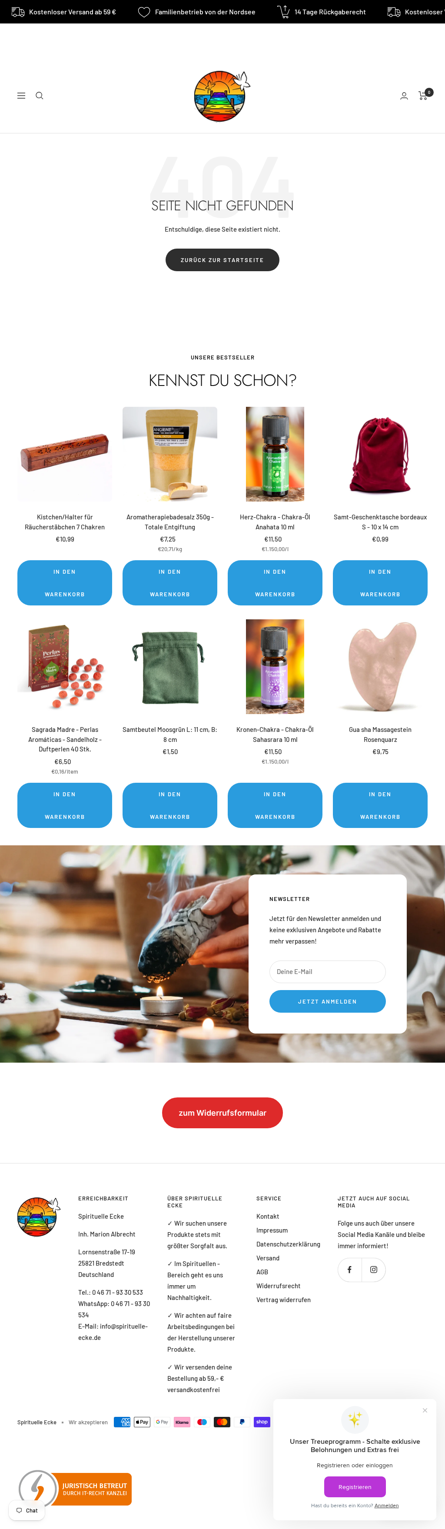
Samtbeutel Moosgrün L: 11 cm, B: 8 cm (170, 734)
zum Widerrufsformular (222, 1112)
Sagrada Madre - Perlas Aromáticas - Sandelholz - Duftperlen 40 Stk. (65, 739)
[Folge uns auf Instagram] (373, 1270)
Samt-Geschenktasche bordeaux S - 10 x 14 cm (380, 522)
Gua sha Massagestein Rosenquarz (380, 734)
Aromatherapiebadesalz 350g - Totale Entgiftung (170, 522)
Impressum (272, 1230)
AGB (262, 1272)
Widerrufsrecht (278, 1286)
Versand (267, 1258)
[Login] (404, 96)
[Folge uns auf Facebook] (350, 1270)
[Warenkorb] (423, 95)
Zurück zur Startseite (222, 259)
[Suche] (39, 96)
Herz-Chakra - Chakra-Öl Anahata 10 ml (275, 522)
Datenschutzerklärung (288, 1244)
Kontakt (267, 1216)
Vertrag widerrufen (283, 1299)
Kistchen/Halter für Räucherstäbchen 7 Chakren (65, 522)
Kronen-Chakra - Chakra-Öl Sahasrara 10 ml (275, 734)
